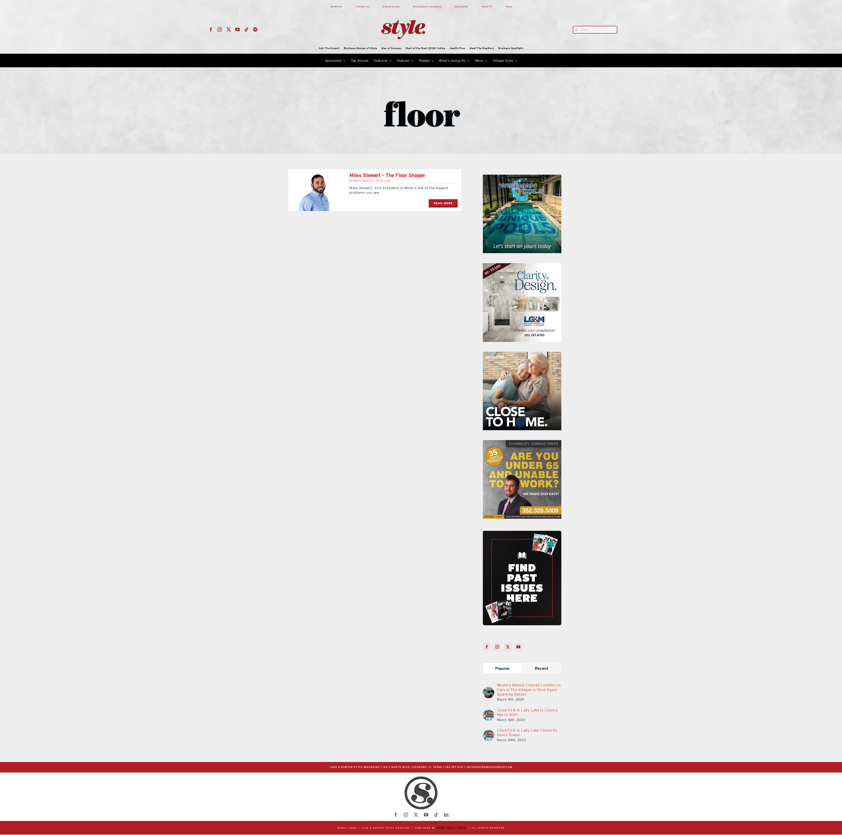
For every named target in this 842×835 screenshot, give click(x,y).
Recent (542, 668)
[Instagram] (497, 647)
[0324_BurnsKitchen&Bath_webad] (522, 266)
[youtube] (237, 29)
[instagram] (220, 29)
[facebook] (211, 29)
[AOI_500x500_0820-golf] (522, 354)
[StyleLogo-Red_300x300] (403, 9)
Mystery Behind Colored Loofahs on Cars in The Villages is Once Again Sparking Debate (529, 689)
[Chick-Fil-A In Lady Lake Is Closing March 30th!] (488, 712)
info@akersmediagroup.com (489, 767)
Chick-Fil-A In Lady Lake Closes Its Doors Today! (527, 732)
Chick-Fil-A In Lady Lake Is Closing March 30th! (527, 712)
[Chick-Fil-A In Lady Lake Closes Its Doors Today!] (488, 732)
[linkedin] (446, 815)
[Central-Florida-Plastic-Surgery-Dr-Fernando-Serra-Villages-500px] (522, 443)
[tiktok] (246, 29)
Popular (502, 668)
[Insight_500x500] (522, 177)
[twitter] (229, 29)
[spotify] (255, 29)
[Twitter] (508, 647)
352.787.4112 (454, 767)
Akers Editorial (363, 180)
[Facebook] (487, 647)
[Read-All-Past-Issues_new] (522, 532)
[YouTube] (518, 647)
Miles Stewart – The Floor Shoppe (387, 175)
